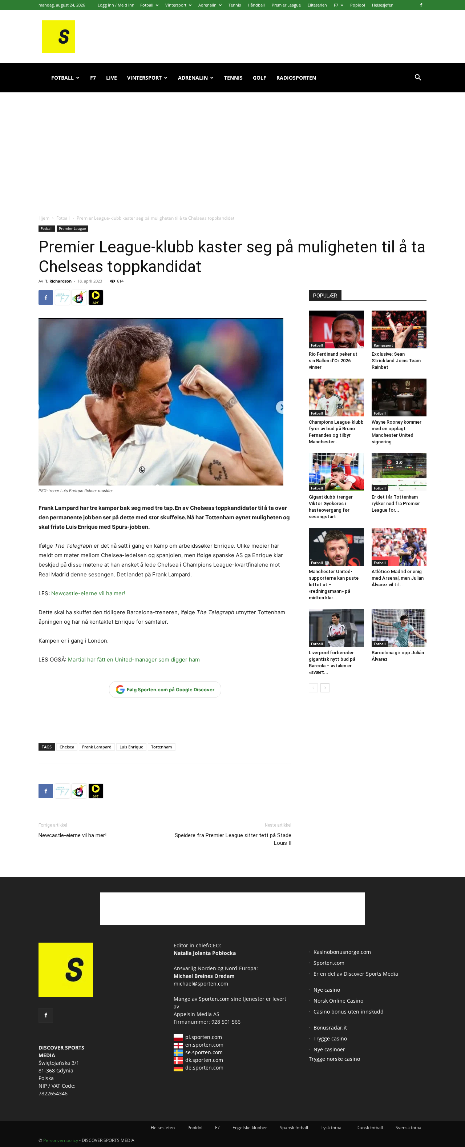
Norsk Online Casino (338, 1000)
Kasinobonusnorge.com (342, 951)
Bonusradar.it (330, 1027)
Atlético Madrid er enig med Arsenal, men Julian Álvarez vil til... (398, 578)
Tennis (235, 5)
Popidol (357, 5)
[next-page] (324, 687)
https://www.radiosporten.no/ (79, 297)
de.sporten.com (204, 1067)
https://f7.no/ (62, 297)
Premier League (286, 5)
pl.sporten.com (203, 1037)
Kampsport (383, 345)
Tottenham (161, 747)
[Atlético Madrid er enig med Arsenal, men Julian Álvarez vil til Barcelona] (399, 547)
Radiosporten (296, 77)
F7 (336, 5)
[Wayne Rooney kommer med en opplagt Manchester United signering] (399, 397)
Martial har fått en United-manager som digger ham (134, 659)
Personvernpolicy (60, 1140)
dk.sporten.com (204, 1059)
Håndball (256, 5)
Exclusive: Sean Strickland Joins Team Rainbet (396, 360)
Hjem (44, 218)
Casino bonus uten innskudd (349, 1011)
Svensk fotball (410, 1127)
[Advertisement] (232, 145)
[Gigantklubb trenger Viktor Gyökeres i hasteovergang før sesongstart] (336, 472)
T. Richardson (58, 281)
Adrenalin (207, 5)
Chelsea (67, 747)
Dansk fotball (369, 1127)
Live (111, 77)
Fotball (146, 5)
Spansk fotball (294, 1127)
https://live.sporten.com (96, 297)
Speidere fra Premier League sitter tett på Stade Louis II (233, 839)
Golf (259, 77)
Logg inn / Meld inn (116, 5)
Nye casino (327, 989)
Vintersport (175, 5)
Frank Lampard (97, 747)
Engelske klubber (249, 1127)
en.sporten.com (204, 1044)
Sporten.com (215, 998)
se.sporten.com (204, 1052)
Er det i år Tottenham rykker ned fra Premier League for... (396, 503)
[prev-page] (313, 687)
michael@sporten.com (201, 983)
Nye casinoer (329, 1049)
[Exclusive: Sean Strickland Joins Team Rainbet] (399, 329)
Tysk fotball (332, 1127)
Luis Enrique (131, 747)
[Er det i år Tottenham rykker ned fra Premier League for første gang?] (399, 472)
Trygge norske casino (334, 1058)
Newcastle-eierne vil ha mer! (88, 593)
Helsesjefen (382, 5)
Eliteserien (317, 5)
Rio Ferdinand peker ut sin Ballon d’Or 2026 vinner (333, 360)
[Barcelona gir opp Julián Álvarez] (399, 628)
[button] (417, 78)
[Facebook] (421, 5)
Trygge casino (330, 1038)
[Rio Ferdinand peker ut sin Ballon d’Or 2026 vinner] (336, 329)
